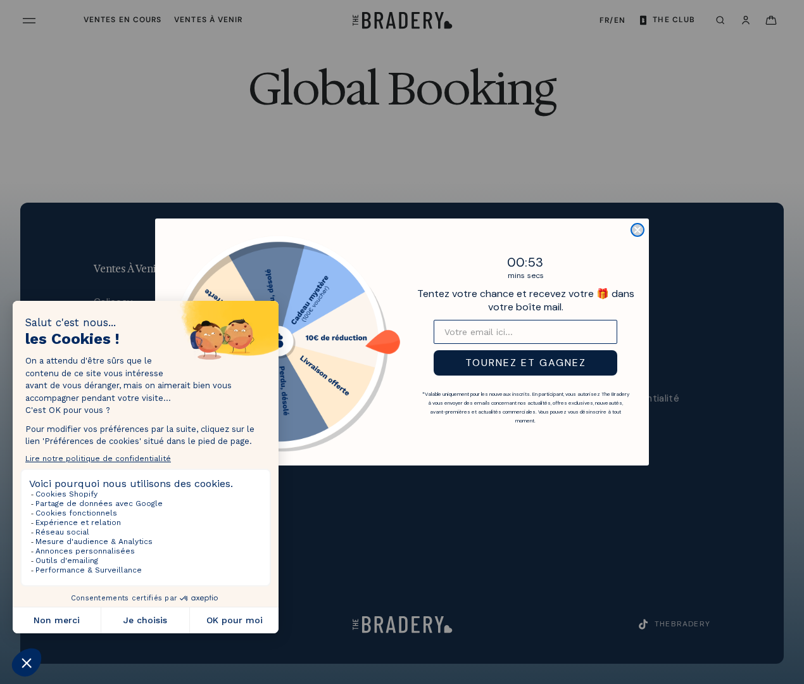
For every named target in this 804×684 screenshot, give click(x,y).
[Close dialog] (637, 230)
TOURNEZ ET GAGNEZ (525, 362)
